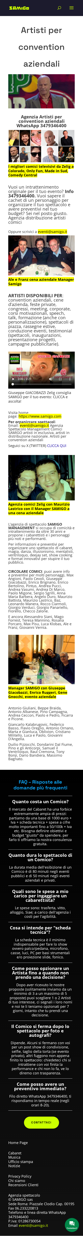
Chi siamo (16, 1180)
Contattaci (41, 1122)
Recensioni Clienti (23, 1184)
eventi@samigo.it (33, 1225)
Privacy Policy (19, 1176)
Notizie (14, 1165)
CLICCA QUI (56, 445)
